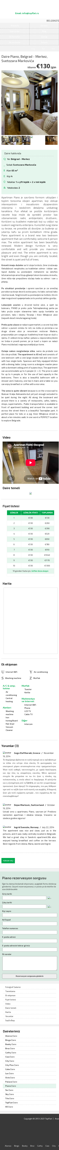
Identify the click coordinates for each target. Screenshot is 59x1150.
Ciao (47, 1146)
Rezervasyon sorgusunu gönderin (29, 976)
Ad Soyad (6, 920)
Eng (33, 48)
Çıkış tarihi (7, 902)
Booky (24, 1146)
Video (7, 1003)
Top (55, 1145)
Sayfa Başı (10, 1020)
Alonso (8, 1146)
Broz (32, 1146)
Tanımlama (10, 991)
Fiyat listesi (10, 999)
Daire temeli (10, 1008)
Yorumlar (9, 1016)
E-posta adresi (9, 937)
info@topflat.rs (30, 13)
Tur (43, 48)
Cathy (40, 1146)
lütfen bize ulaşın (40, 571)
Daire (11, 1036)
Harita (8, 1012)
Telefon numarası (10, 928)
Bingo (16, 1146)
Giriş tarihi (7, 894)
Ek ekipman (10, 995)
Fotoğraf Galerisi (13, 987)
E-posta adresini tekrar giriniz (16, 945)
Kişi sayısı (6, 911)
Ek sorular (6, 954)
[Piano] (31, 493)
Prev (4, 140)
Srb (53, 48)
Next (55, 140)
